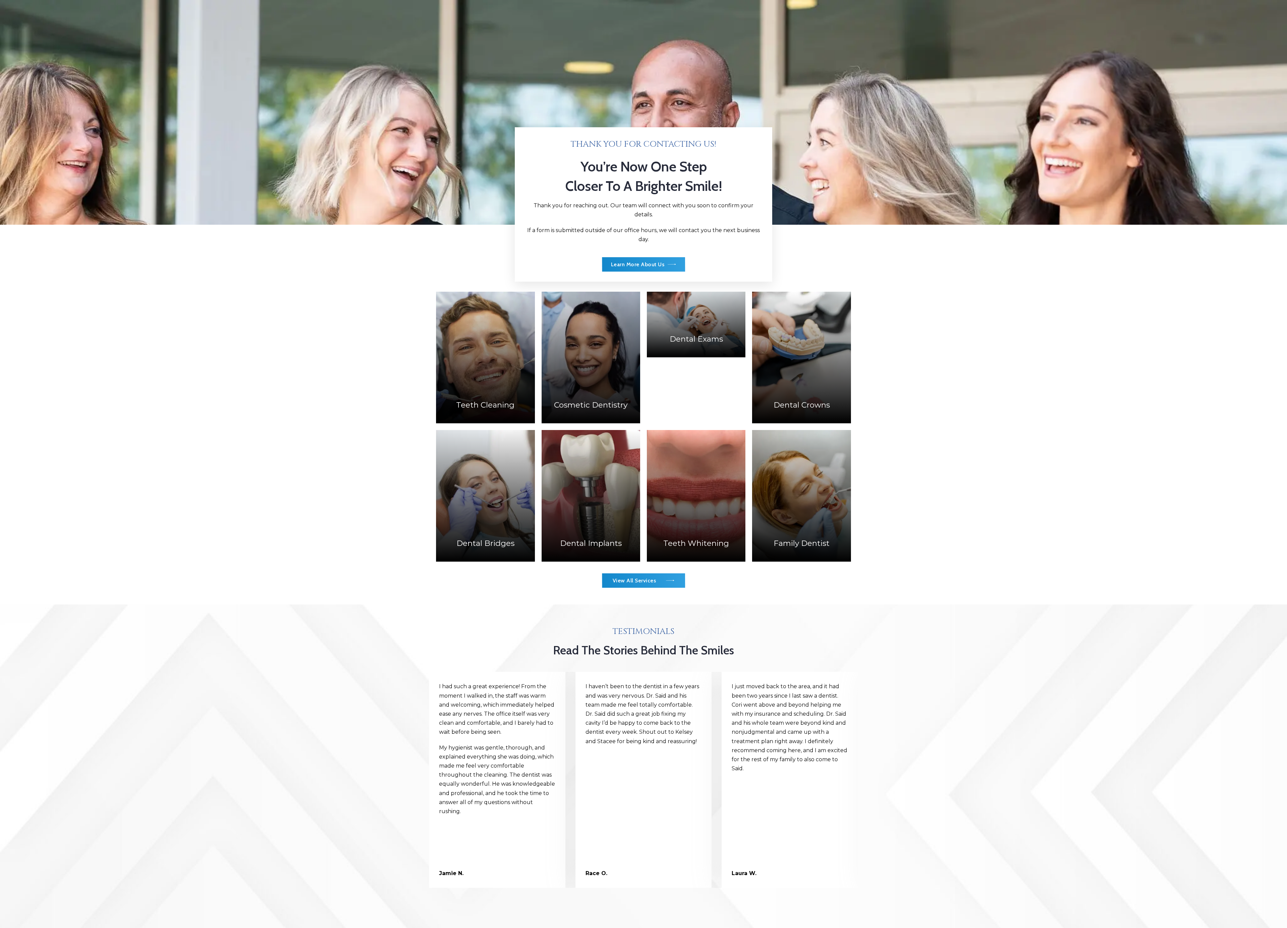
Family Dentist (802, 466)
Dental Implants (591, 461)
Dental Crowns (802, 327)
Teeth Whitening (696, 466)
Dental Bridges (485, 466)
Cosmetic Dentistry (590, 327)
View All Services (634, 580)
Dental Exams (696, 299)
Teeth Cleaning (485, 355)
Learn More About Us (638, 264)
